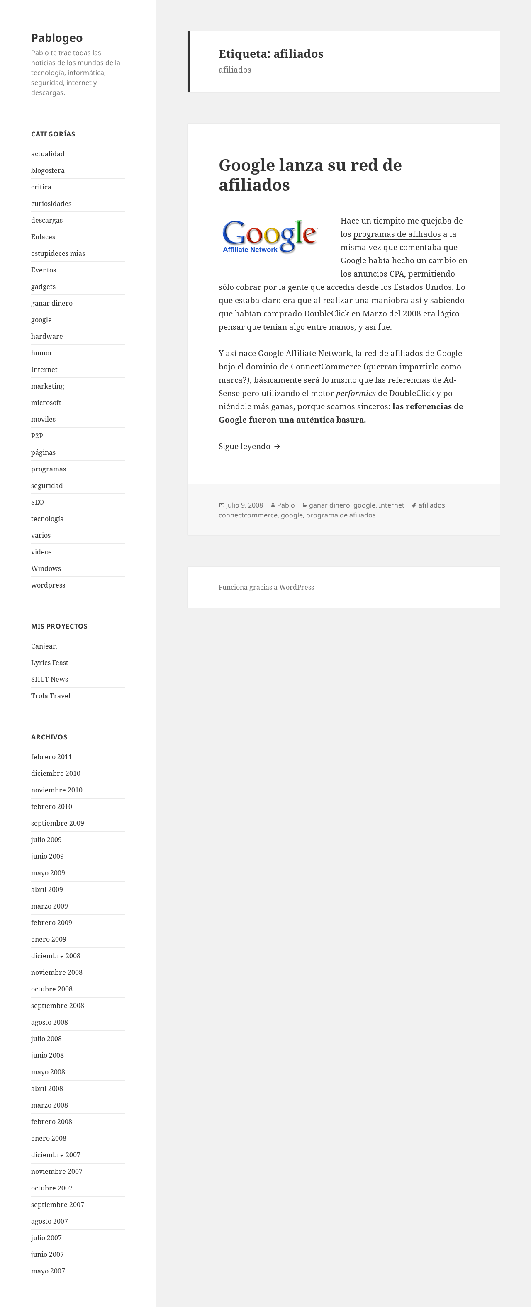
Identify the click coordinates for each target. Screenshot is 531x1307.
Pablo (286, 505)
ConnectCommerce (326, 366)
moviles (43, 419)
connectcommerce (248, 515)
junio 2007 (47, 1254)
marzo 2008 (49, 1105)
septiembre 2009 (57, 823)
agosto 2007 (49, 1221)
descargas (47, 220)
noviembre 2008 (57, 972)
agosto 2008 (49, 1022)
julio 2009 (46, 839)
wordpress (48, 585)
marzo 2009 (49, 906)
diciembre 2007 (55, 1154)
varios (41, 535)
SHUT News (49, 679)
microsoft (46, 402)
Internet (44, 369)
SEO (37, 502)
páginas (43, 452)
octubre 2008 (52, 989)
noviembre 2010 (57, 789)
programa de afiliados (341, 515)
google (41, 319)
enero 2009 (48, 939)
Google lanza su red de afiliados (310, 174)
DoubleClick (326, 313)
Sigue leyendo (251, 446)
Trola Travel (51, 695)
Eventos (43, 270)
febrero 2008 (51, 1121)
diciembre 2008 (55, 955)
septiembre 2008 (57, 1005)
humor (42, 352)
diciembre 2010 (55, 773)
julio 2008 (46, 1038)
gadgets (43, 286)
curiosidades (51, 203)
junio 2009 (47, 856)
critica (41, 187)
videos (41, 551)
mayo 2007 (48, 1270)
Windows (46, 568)
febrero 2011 (51, 756)
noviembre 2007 (57, 1171)
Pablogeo (57, 37)
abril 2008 (47, 1088)
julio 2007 (46, 1237)
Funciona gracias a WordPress (266, 587)
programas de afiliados (397, 233)
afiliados (432, 505)
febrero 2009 (51, 922)
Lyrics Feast (49, 662)
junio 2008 (47, 1055)
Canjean (44, 646)
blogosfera (48, 170)
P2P (37, 435)
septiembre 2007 (57, 1204)
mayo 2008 (48, 1071)
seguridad (47, 485)
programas (48, 469)
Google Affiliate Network (304, 353)
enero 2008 (48, 1138)
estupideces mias (58, 253)
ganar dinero (52, 303)
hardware (47, 336)
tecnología (47, 518)
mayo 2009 (48, 872)
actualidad (48, 153)
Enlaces (43, 236)
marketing (47, 386)
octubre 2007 (52, 1188)
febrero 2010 (51, 806)
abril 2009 (47, 889)
